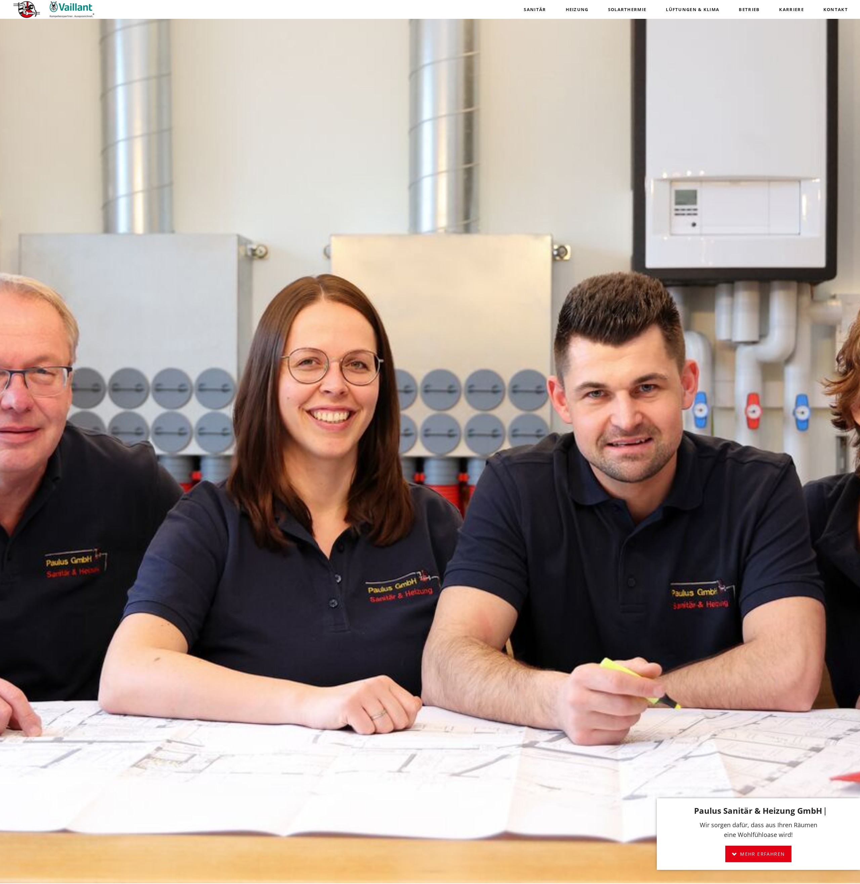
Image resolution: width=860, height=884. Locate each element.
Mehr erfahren (761, 854)
